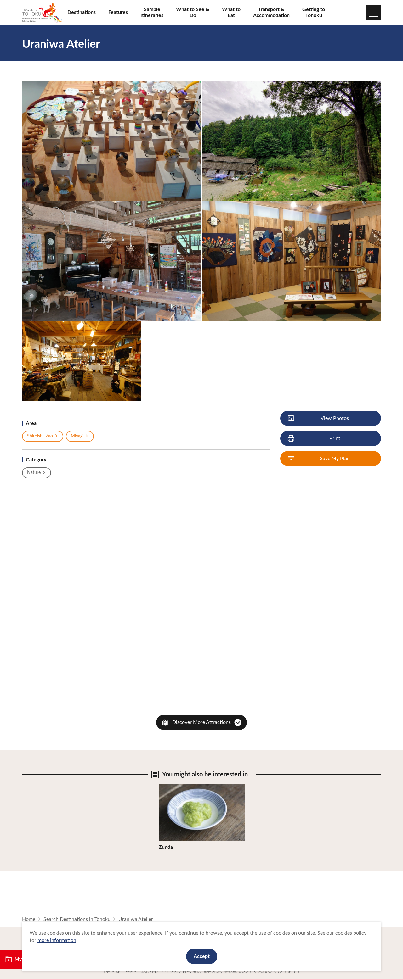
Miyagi (77, 436)
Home (28, 919)
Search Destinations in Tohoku (77, 919)
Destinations (81, 12)
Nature (34, 472)
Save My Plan (335, 458)
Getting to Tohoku (313, 12)
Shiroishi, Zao (40, 436)
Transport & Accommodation (271, 12)
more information (56, 940)
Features (118, 12)
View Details (173, 786)
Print (334, 438)
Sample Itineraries (151, 12)
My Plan (23, 959)
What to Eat (231, 12)
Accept (202, 956)
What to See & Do (192, 12)
